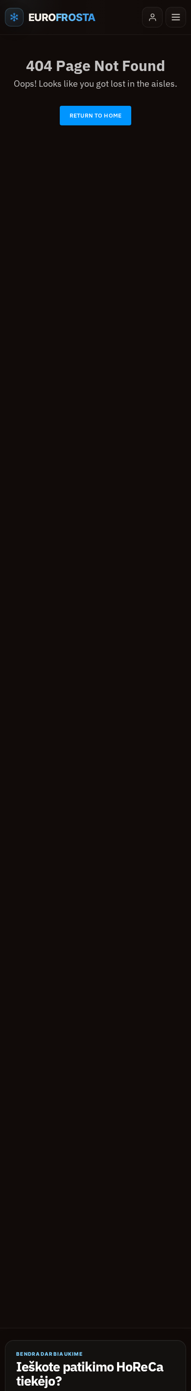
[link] (95, 115)
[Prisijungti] (152, 17)
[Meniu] (176, 17)
